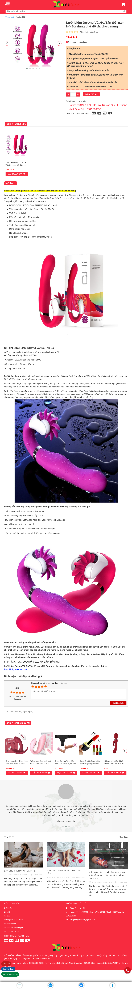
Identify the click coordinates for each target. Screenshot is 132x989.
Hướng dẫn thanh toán (13, 920)
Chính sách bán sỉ (11, 931)
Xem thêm (123, 837)
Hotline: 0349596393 (10, 974)
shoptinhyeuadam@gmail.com (82, 920)
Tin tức (7, 916)
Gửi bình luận (118, 703)
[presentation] (7, 43)
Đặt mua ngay (15, 174)
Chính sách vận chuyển (13, 927)
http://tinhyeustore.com (15, 669)
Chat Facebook (8, 969)
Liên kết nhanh (10, 924)
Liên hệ (7, 912)
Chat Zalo (6, 964)
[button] (26, 68)
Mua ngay (91, 94)
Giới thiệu (8, 908)
